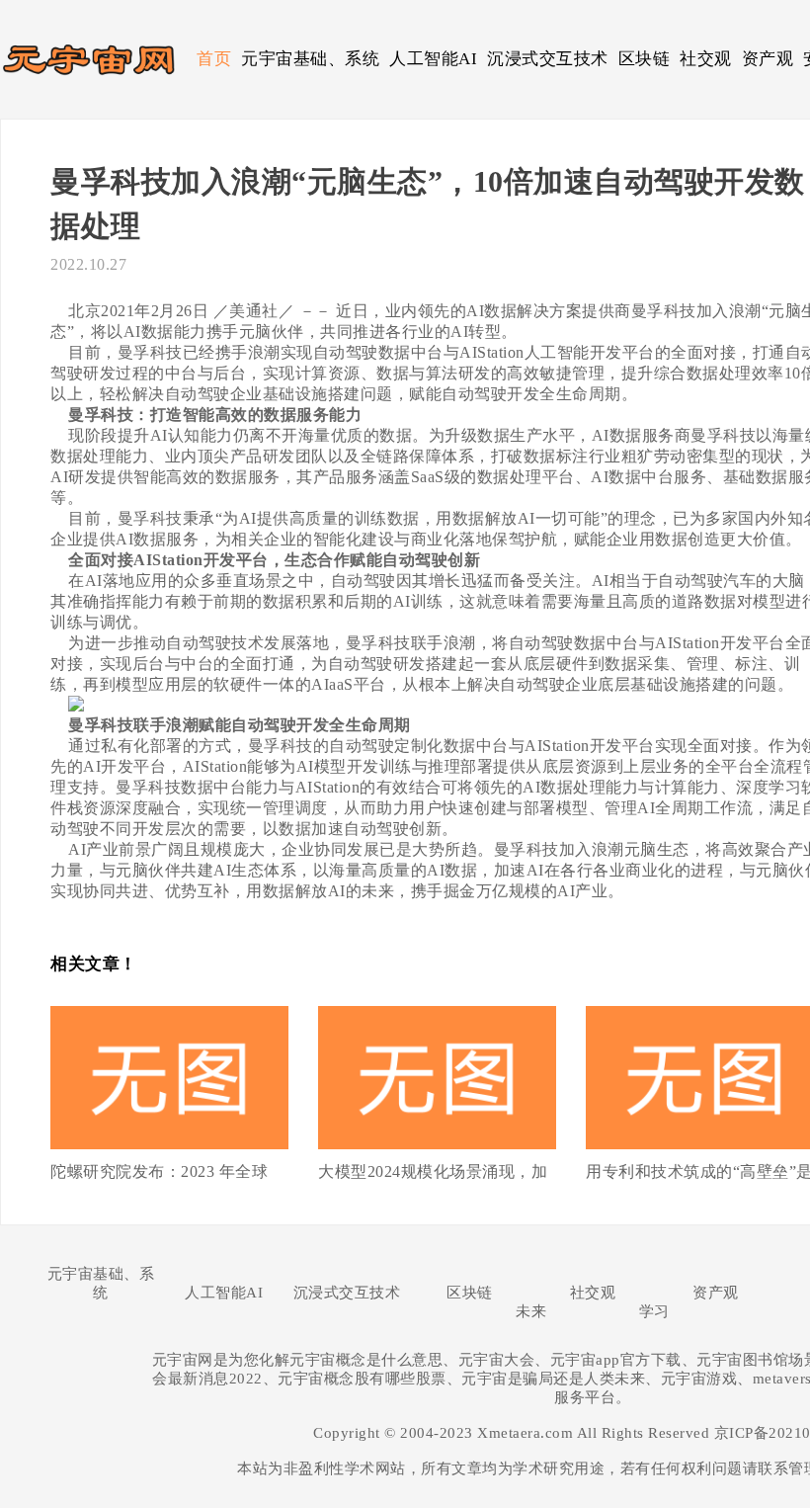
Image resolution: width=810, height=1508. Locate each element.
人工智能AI (433, 58)
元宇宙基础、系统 (310, 58)
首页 (214, 58)
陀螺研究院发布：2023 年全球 (159, 1171)
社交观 (706, 58)
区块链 (644, 58)
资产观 (768, 58)
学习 (654, 1311)
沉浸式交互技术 (547, 58)
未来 (531, 1311)
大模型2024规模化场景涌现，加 (432, 1171)
